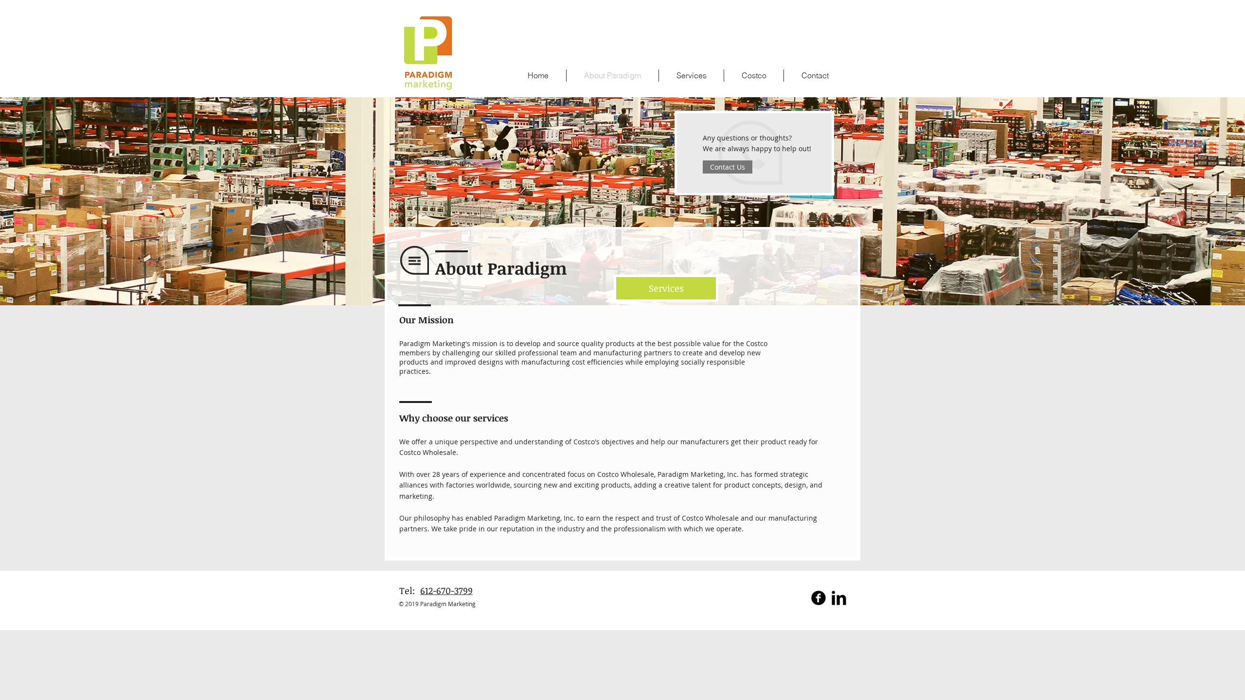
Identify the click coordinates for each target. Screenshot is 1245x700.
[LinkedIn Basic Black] (839, 598)
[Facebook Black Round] (818, 598)
